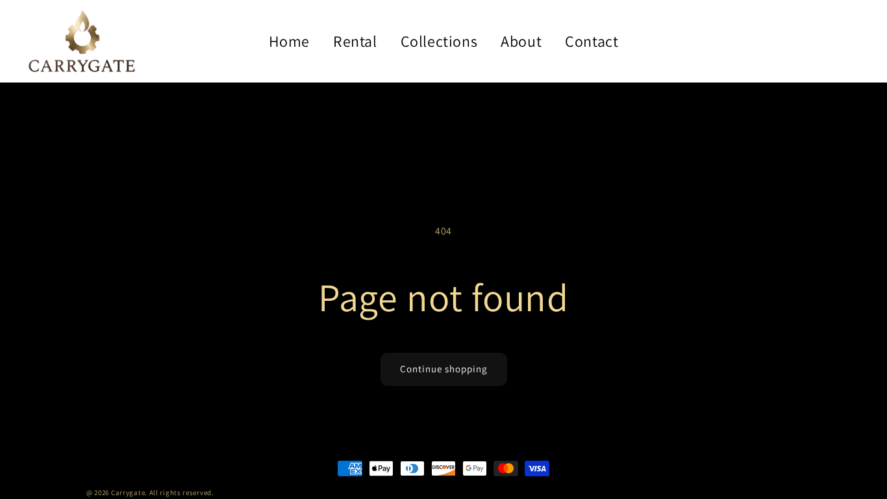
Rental (355, 41)
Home (289, 41)
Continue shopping (444, 369)
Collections (439, 41)
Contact (591, 41)
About (521, 41)
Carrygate (128, 492)
